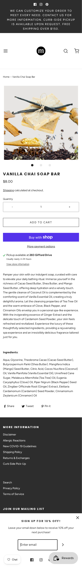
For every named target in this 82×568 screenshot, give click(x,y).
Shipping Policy (12, 452)
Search (7, 482)
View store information (17, 264)
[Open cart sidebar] (76, 51)
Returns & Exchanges (16, 458)
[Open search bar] (65, 51)
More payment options (41, 246)
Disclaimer (9, 434)
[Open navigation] (5, 51)
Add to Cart (41, 222)
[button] (41, 123)
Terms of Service (13, 494)
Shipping (8, 190)
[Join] (63, 544)
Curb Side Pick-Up (14, 464)
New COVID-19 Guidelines (19, 446)
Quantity (8, 198)
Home (6, 76)
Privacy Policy (11, 488)
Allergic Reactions (14, 440)
